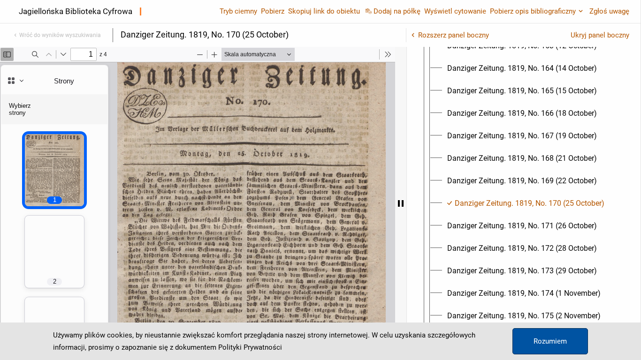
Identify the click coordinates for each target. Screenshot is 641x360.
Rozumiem (550, 341)
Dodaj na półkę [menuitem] (397, 11)
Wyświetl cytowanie (455, 11)
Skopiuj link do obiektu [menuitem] (324, 11)
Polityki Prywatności (250, 347)
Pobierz (272, 11)
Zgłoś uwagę (609, 11)
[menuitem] (522, 68)
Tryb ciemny (238, 11)
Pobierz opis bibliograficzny (533, 11)
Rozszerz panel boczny (453, 35)
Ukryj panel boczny (600, 35)
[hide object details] (400, 203)
